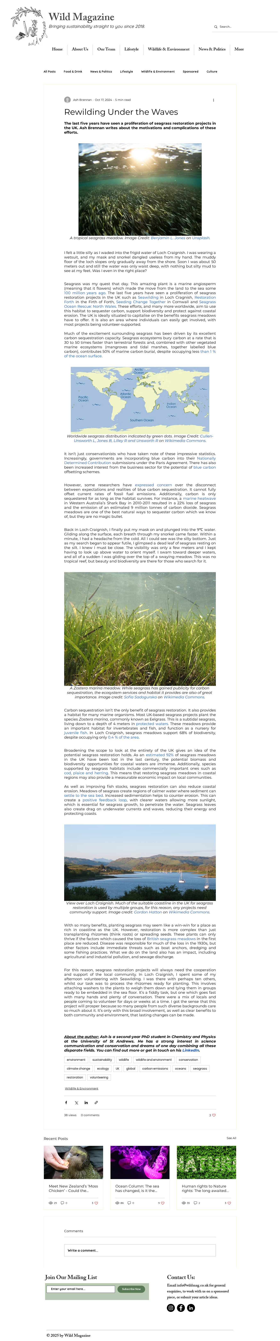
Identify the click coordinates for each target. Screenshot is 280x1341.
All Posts (50, 71)
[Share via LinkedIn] (86, 1102)
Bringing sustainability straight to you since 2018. (97, 26)
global (130, 1069)
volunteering (99, 1077)
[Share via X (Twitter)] (76, 1102)
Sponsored (190, 71)
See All (231, 1138)
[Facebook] (181, 1308)
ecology (103, 1069)
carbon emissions (155, 1069)
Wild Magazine (81, 18)
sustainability (102, 1060)
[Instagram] (171, 1308)
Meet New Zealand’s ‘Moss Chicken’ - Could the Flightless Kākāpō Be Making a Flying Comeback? (73, 1188)
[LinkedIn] (191, 1308)
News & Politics (101, 71)
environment (76, 1060)
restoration (75, 1077)
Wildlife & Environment (158, 71)
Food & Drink (73, 71)
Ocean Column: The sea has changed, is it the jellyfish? (137, 1188)
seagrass (200, 1069)
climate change (78, 1069)
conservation (188, 1060)
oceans (180, 1069)
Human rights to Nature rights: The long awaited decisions (204, 1188)
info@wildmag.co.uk (192, 1286)
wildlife (124, 1060)
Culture (212, 71)
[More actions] (213, 99)
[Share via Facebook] (66, 1102)
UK (117, 1069)
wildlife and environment (154, 1060)
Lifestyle (126, 71)
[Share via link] (96, 1102)
